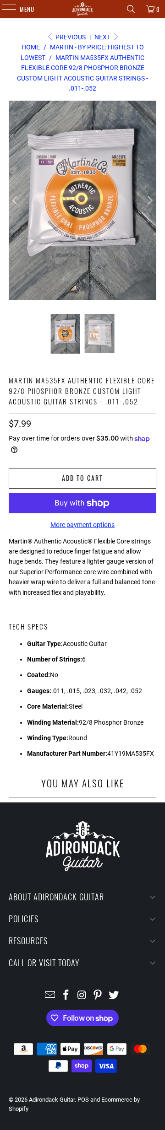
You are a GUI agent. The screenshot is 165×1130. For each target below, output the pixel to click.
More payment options (82, 524)
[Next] (149, 200)
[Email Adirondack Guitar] (50, 995)
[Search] (131, 9)
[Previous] (15, 200)
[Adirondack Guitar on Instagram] (82, 995)
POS (83, 1099)
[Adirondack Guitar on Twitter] (114, 995)
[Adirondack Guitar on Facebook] (66, 995)
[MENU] (4, 9)
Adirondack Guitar (52, 1099)
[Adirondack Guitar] (82, 9)
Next (103, 37)
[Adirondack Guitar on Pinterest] (98, 995)
